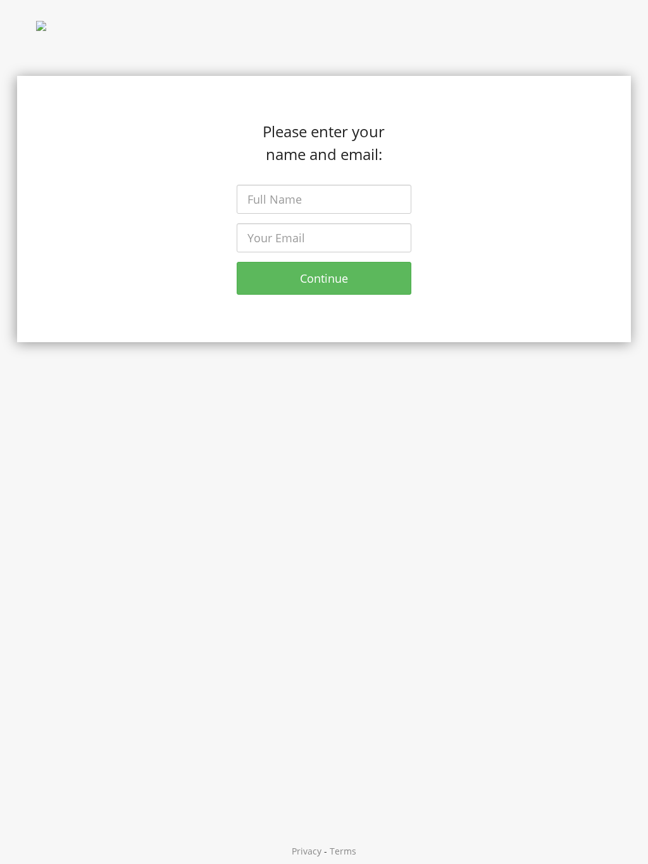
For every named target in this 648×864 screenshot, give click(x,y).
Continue (324, 278)
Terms (343, 851)
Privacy (306, 851)
